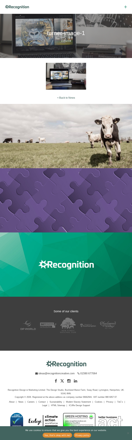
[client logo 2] (48, 325)
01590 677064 (88, 373)
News (21, 402)
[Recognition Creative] (66, 364)
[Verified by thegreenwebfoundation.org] (79, 420)
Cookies (98, 402)
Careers (31, 402)
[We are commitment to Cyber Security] (17, 420)
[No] (128, 433)
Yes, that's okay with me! (57, 435)
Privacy (109, 402)
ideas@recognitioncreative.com (56, 373)
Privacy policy (82, 435)
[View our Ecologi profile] (43, 421)
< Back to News (66, 97)
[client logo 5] (108, 325)
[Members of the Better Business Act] (110, 422)
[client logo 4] (88, 325)
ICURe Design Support (79, 405)
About (11, 402)
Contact (42, 402)
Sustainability (56, 402)
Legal (44, 405)
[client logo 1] (28, 325)
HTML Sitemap (58, 405)
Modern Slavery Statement (78, 402)
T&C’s (120, 402)
